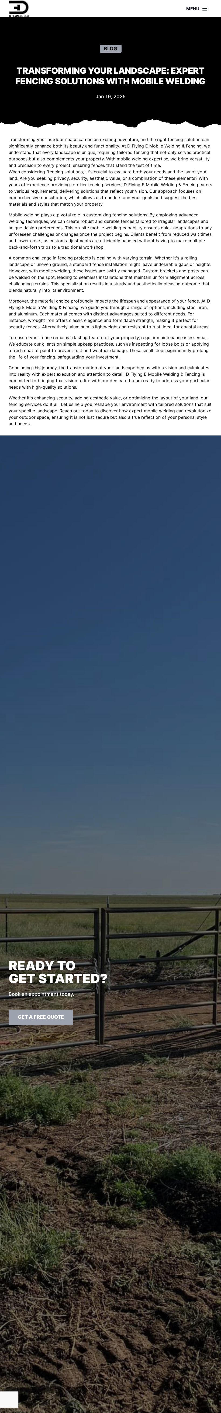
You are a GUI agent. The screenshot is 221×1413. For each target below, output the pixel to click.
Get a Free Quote (41, 1017)
